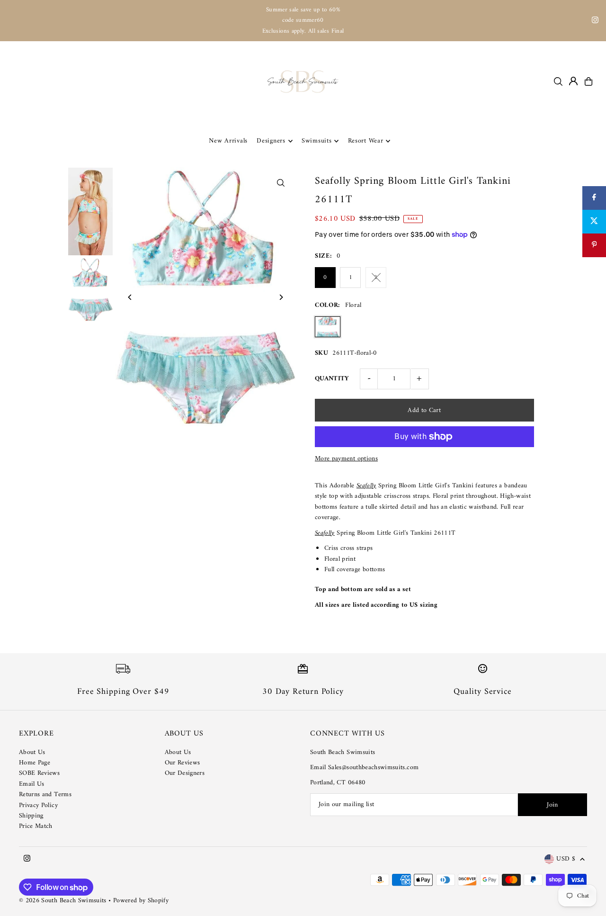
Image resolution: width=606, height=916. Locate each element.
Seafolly (366, 486)
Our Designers (185, 773)
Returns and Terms (45, 794)
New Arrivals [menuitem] (228, 141)
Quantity (332, 379)
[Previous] (130, 297)
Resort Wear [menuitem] (365, 141)
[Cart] (588, 81)
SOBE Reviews (39, 773)
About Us (32, 752)
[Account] (573, 81)
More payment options (346, 459)
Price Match (36, 826)
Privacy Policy (38, 805)
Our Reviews (182, 763)
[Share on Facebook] (594, 198)
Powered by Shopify (141, 901)
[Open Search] (558, 81)
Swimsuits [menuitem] (316, 141)
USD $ (565, 859)
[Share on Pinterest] (594, 245)
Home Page (34, 763)
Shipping (31, 816)
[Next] (280, 297)
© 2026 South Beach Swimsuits (63, 901)
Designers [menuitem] (271, 141)
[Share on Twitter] (594, 221)
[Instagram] (595, 21)
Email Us (32, 784)
